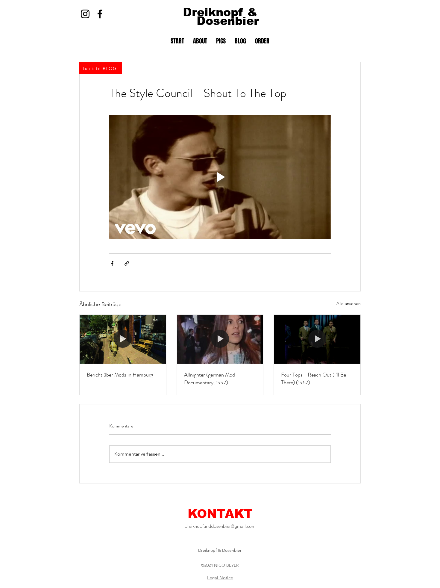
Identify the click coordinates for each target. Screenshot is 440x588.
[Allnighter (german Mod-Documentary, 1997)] (220, 339)
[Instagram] (85, 14)
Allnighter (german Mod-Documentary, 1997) (211, 378)
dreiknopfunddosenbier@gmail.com (220, 526)
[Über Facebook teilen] (112, 263)
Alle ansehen (348, 303)
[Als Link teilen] (127, 263)
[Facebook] (100, 14)
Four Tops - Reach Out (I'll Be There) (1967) (313, 378)
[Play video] (220, 177)
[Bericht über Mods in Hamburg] (123, 339)
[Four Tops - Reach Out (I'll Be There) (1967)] (317, 339)
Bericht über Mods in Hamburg (120, 375)
